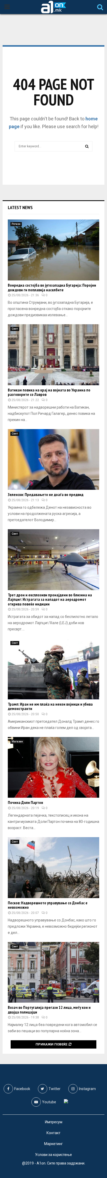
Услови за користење (53, 1155)
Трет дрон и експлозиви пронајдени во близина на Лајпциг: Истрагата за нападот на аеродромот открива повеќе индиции (50, 599)
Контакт (53, 1133)
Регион (16, 224)
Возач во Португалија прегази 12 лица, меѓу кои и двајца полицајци (49, 1010)
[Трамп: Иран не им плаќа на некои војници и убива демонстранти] (53, 668)
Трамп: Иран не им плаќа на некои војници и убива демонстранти (50, 706)
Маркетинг (53, 1144)
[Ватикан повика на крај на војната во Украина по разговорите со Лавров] (53, 354)
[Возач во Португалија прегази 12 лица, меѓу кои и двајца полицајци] (53, 972)
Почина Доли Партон (25, 802)
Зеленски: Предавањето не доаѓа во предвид (45, 494)
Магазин (17, 741)
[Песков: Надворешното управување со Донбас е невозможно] (53, 867)
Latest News (20, 207)
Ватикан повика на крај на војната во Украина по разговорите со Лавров (49, 392)
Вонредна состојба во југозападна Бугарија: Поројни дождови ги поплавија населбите (52, 287)
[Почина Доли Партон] (53, 767)
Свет (15, 328)
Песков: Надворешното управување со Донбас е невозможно (48, 905)
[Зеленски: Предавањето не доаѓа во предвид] (53, 459)
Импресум (53, 1122)
